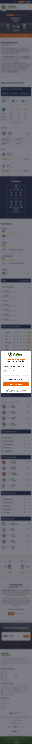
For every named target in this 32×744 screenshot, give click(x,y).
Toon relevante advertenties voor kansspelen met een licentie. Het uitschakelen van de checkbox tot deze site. (17, 371)
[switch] (4, 371)
